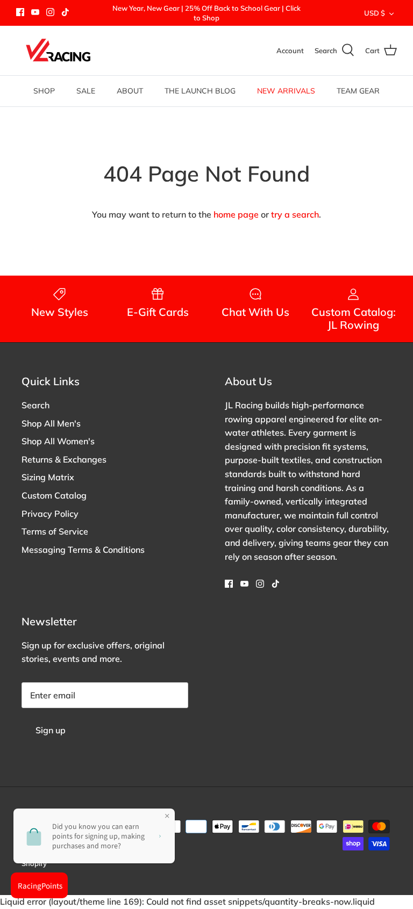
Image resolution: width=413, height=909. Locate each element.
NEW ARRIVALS (286, 91)
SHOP (44, 91)
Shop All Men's (51, 423)
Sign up (50, 730)
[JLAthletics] (57, 50)
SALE (85, 91)
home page (236, 214)
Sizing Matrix (48, 477)
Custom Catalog (54, 495)
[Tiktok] (65, 12)
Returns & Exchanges (64, 459)
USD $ (374, 13)
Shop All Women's (58, 441)
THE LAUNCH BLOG (200, 91)
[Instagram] (50, 12)
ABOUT (130, 91)
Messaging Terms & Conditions (83, 549)
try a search (295, 214)
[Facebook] (20, 12)
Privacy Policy (50, 513)
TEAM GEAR (358, 91)
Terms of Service (55, 531)
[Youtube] (35, 12)
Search (35, 405)
